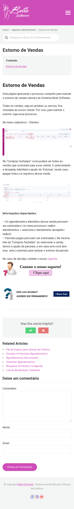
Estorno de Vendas (16, 66)
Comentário (9, 388)
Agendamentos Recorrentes (22, 357)
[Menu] (68, 13)
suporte (52, 258)
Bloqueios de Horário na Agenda (24, 366)
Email (6, 443)
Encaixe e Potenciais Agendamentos (26, 353)
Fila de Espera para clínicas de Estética (28, 349)
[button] (30, 330)
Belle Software (25, 484)
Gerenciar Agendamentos (20, 361)
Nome (6, 427)
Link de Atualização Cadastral (23, 370)
